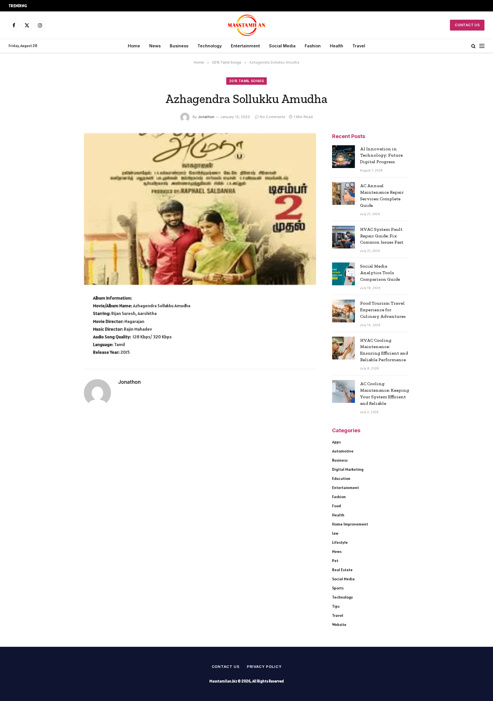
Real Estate (342, 569)
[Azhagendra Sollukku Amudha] (200, 209)
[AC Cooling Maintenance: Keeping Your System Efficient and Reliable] (343, 391)
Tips (336, 606)
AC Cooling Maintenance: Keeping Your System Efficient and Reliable (384, 393)
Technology (209, 45)
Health (336, 45)
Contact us (226, 666)
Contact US (467, 25)
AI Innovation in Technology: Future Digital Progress (381, 155)
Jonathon (206, 117)
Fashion (313, 45)
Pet (335, 560)
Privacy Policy (264, 666)
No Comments (272, 117)
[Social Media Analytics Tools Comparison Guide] (343, 273)
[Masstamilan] (246, 25)
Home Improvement (350, 524)
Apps (336, 442)
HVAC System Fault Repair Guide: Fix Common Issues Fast (381, 236)
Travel (358, 45)
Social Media (282, 45)
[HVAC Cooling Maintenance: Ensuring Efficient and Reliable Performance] (343, 348)
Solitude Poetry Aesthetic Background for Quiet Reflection (88, 5)
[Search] (473, 46)
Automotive (342, 451)
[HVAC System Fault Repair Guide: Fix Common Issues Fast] (343, 237)
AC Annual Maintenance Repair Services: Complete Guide (382, 195)
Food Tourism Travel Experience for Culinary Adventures (383, 309)
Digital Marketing (347, 469)
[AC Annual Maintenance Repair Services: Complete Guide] (343, 193)
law (335, 533)
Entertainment (245, 45)
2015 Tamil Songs (246, 81)
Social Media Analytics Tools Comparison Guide (380, 272)
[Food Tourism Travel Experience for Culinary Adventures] (343, 311)
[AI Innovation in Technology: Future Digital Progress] (343, 156)
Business (179, 45)
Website (339, 624)
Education (341, 478)
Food (336, 505)
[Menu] (481, 46)
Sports (338, 588)
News (155, 45)
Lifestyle (340, 542)
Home (134, 45)
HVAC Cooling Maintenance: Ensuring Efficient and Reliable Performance (384, 350)
